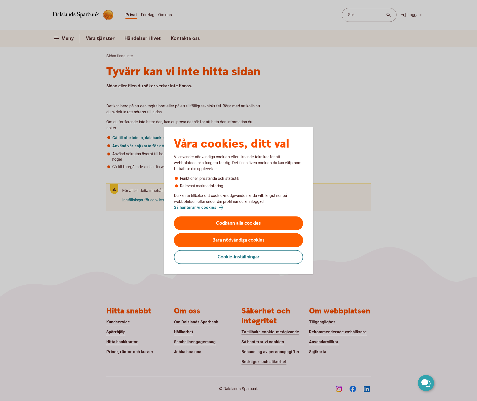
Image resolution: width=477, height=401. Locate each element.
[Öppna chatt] (426, 383)
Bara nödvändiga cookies (238, 240)
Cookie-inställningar (239, 257)
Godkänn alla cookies (238, 223)
